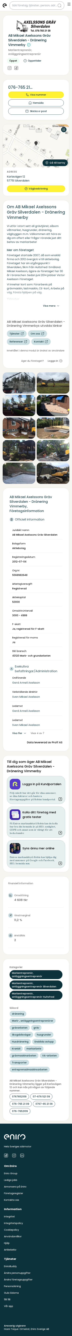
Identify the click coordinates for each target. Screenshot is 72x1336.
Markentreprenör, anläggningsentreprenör (24, 52)
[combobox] (34, 5)
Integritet (9, 1216)
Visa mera (49, 305)
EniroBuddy (10, 1266)
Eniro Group (10, 1173)
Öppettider (34, 60)
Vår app (8, 1306)
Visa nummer (38, 94)
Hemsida (38, 103)
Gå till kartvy (57, 162)
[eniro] (5, 5)
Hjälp (7, 1243)
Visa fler (17, 733)
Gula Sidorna (11, 1293)
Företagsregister (13, 1193)
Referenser (16, 341)
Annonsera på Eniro (15, 1186)
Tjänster (15, 333)
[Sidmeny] (69, 4)
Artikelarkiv (10, 1249)
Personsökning (12, 1286)
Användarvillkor (13, 1236)
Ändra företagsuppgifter (18, 1279)
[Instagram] (9, 68)
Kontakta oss (11, 1200)
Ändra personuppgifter (17, 1273)
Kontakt (39, 341)
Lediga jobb (10, 1180)
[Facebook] (16, 68)
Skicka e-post (38, 111)
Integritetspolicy (13, 1223)
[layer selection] (63, 129)
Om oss (35, 333)
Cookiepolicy (11, 1229)
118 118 (7, 1299)
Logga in (53, 361)
